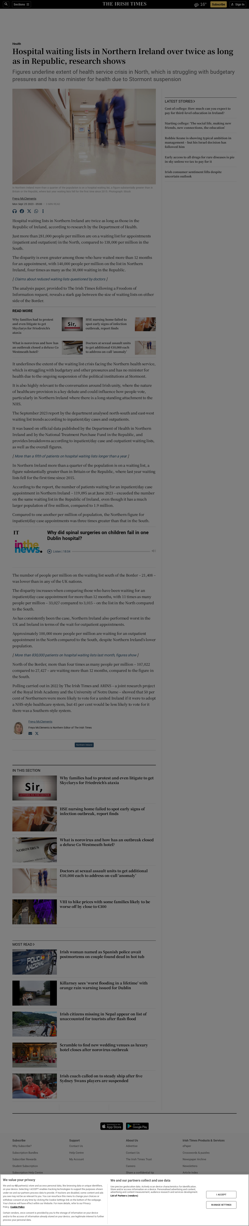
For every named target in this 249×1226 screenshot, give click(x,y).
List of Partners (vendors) (124, 1195)
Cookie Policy (17, 1207)
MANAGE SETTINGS (221, 1205)
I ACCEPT (221, 1194)
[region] (124, 1200)
